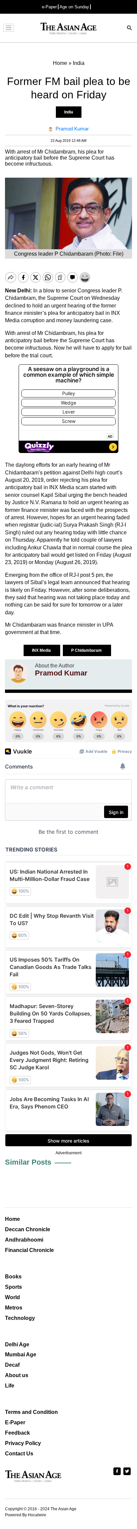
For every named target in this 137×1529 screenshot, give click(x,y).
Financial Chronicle (29, 1250)
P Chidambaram (87, 650)
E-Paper (15, 1422)
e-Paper (49, 6)
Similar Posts (28, 1162)
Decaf (12, 1365)
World (12, 1297)
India (68, 112)
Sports (13, 1287)
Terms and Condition (31, 1412)
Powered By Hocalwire (25, 1515)
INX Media (42, 650)
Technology (20, 1318)
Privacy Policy (23, 1443)
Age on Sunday (74, 6)
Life (9, 1385)
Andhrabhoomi (24, 1240)
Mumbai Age (20, 1354)
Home (12, 1219)
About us (16, 1375)
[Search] (129, 28)
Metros (13, 1308)
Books (13, 1276)
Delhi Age (17, 1344)
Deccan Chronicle (27, 1229)
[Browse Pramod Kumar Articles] (18, 673)
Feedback (17, 1433)
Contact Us (19, 1453)
